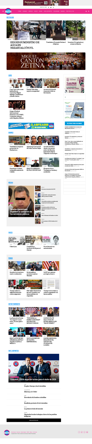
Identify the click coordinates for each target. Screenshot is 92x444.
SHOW (40, 11)
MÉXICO (31, 11)
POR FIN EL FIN (70, 11)
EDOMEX (25, 11)
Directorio (18, 432)
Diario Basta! (13, 432)
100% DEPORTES (48, 11)
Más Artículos (33, 420)
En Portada (35, 432)
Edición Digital (23, 432)
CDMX (19, 11)
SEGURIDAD (56, 11)
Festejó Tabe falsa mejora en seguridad (74, 153)
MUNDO (63, 11)
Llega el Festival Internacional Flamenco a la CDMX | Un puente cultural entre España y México (73, 175)
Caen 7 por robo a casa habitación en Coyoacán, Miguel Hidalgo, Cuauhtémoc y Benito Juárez (74, 143)
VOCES (35, 11)
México (31, 432)
